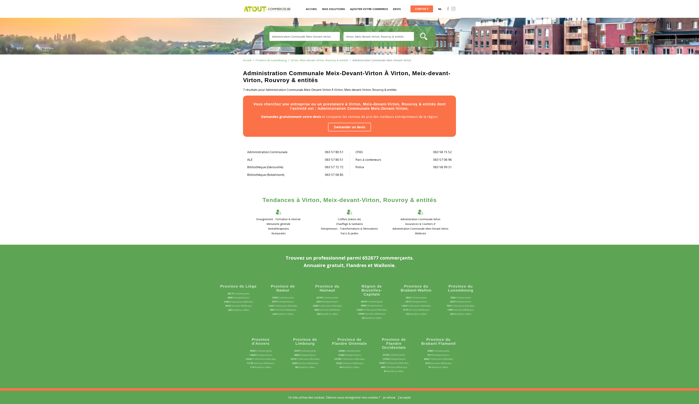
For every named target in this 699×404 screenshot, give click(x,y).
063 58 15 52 (442, 152)
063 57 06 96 (442, 159)
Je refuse (389, 397)
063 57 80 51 (334, 152)
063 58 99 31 (442, 167)
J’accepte (404, 397)
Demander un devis (349, 127)
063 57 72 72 (334, 167)
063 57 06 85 (334, 175)
